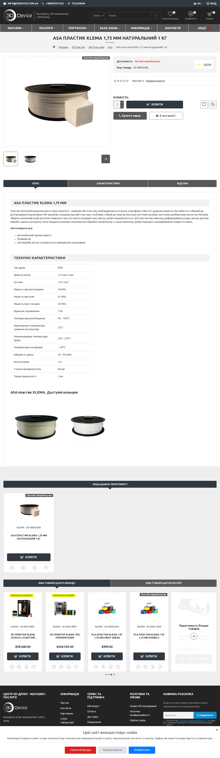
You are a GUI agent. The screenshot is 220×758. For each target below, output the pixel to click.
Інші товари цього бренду (56, 583)
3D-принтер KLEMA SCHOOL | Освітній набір (23, 636)
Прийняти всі (142, 750)
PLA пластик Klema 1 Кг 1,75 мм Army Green (107, 636)
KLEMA (20, 527)
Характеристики (108, 183)
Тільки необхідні (80, 750)
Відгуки (182, 183)
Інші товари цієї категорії (164, 583)
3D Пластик (78, 47)
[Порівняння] (213, 104)
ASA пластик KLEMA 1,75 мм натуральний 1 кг (29, 537)
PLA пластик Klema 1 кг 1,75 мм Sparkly (149, 636)
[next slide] (105, 159)
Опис (35, 183)
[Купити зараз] (34, 568)
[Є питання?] (46, 568)
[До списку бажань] (204, 104)
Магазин (63, 47)
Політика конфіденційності (192, 721)
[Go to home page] (54, 47)
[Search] (156, 15)
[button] (194, 632)
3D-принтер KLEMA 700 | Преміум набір (65, 636)
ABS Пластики (96, 47)
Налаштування (112, 750)
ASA (110, 47)
